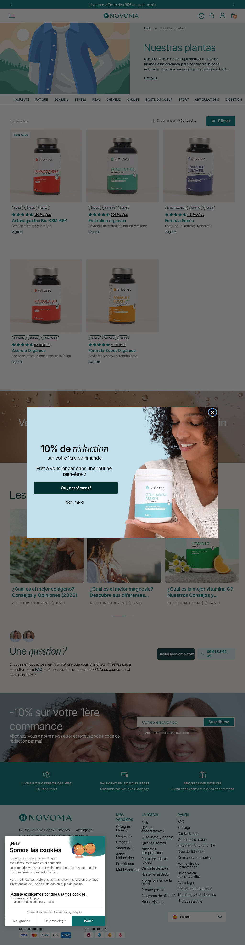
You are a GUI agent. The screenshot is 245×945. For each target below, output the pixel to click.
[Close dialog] (212, 412)
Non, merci (75, 502)
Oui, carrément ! (76, 487)
